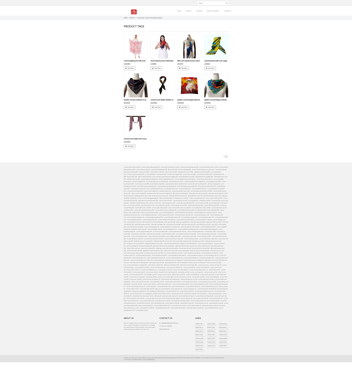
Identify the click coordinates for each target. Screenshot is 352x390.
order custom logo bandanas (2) (156, 260)
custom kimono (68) (210, 231)
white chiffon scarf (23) (133, 248)
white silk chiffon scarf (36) (213, 222)
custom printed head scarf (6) (180, 284)
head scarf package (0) (145, 246)
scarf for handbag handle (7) (150, 198)
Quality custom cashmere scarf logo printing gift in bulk (144, 100)
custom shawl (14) (150, 174)
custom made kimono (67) (191, 238)
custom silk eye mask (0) (143, 169)
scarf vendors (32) (214, 203)
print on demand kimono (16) (154, 188)
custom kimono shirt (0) (201, 303)
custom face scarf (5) (185, 277)
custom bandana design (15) (189, 217)
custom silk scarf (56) (171, 172)
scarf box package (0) (132, 246)
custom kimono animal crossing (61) (186, 234)
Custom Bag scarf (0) (142, 310)
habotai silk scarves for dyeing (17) (194, 260)
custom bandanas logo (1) (211, 255)
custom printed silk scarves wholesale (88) (207, 210)
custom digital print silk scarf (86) (201, 207)
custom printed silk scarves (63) (181, 191)
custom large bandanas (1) (206, 258)
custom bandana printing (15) (165, 215)
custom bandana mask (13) (199, 188)
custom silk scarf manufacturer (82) (144, 210)
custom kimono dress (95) (213, 181)
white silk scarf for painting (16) (139, 262)
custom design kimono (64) (173, 236)
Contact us (227, 11)
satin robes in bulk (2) (190, 293)
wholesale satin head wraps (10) (207, 186)
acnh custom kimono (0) (157, 303)
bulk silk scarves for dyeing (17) (174, 260)
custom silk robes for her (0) (153, 298)
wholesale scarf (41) (205, 200)
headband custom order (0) (138, 229)
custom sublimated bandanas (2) (156, 258)
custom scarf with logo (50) (196, 198)
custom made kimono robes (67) (208, 238)
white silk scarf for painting (199, 331)
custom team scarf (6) (138, 272)
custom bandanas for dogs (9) (203, 219)
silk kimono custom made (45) (188, 265)
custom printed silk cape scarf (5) (170, 167)
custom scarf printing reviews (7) (198, 269)
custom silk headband (223, 342)
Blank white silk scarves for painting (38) (179, 169)
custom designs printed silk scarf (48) (201, 191)
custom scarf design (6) (192, 274)
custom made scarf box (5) (163, 284)
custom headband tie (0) (170, 229)
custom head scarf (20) (133, 205)
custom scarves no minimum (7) (151, 279)
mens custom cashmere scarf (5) (199, 284)
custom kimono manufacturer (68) (153, 238)
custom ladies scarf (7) (150, 274)
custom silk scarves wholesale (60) (146, 186)
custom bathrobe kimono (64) (156, 236)
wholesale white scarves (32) (142, 196)
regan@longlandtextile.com (169, 323)
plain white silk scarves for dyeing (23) (163, 246)
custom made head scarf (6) (173, 281)
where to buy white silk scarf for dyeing (211, 327)
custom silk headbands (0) (166, 212)
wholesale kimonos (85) (133, 179)
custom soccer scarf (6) (164, 274)
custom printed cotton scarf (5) (207, 281)
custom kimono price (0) (187, 303)
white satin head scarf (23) (134, 250)
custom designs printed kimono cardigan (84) (165, 176)
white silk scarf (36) (169, 222)
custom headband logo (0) (154, 229)
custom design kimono (211, 338)
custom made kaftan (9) (178, 286)
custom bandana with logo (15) (166, 219)
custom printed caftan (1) (186, 291)
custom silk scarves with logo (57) (197, 184)
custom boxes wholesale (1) (204, 179)
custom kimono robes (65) (138, 234)
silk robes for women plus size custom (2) (166, 296)
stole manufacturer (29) (147, 205)
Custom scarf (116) (143, 172)
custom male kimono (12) (171, 188)
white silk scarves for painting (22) (199, 250)
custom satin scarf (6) (135, 279)
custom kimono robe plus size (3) (180, 300)
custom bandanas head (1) (143, 255)
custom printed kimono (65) (139, 236)
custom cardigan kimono (199, 338)
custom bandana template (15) (135, 217)
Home (179, 11)
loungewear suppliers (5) (139, 291)
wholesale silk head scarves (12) (178, 196)
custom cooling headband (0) (195, 231)
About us (199, 11)
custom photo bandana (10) (135, 191)
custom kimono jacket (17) (138, 188)
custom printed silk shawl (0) (159, 169)
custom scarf (211, 345)
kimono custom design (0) (145, 305)
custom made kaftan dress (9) (209, 286)
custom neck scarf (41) (165, 200)
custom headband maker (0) (148, 215)
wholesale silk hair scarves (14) (212, 196)
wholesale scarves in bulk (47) (135, 243)
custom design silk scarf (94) (179, 205)
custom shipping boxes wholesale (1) (185, 179)
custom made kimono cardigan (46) (137, 265)
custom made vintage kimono (223, 334)
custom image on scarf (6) (164, 269)
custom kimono (199, 349)
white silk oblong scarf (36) (142, 224)
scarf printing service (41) (176, 181)
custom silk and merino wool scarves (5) (203, 169)
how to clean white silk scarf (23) (173, 253)
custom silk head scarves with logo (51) (157, 181)
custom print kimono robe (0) (210, 305)
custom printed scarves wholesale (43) (176, 184)
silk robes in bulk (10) (177, 293)
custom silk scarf (199, 323)
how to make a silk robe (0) (200, 298)
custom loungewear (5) (189, 289)
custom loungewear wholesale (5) (206, 289)
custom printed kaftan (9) (193, 286)
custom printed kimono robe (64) (173, 238)
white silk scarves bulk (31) (215, 193)
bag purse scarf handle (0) (162, 289)
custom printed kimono (223, 338)
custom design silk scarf (223, 323)
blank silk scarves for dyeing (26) (143, 241)
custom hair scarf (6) (214, 269)
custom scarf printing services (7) (135, 286)
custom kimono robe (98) (142, 184)
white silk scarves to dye (223, 331)
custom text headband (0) (160, 231)
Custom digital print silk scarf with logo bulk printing (143, 61)
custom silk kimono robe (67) (135, 238)
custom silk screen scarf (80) (143, 207)
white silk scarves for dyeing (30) (198, 193)
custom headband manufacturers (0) (188, 229)
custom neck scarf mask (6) (137, 277)
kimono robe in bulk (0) (213, 300)
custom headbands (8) (138, 181)
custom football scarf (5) (136, 274)
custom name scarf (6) (198, 277)
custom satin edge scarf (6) (170, 277)
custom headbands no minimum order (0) (205, 212)
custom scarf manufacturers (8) (140, 281)
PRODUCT (132, 18)
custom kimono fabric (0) (194, 305)
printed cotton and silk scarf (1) (162, 293)
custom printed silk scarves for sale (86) (179, 207)
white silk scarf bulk (199, 327)
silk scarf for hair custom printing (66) (152, 222)
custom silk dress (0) (186, 298)
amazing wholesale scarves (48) (153, 243)
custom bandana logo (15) (149, 219)
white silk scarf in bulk (211, 331)
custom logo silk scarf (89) (162, 205)
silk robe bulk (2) (201, 293)
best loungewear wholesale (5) (156, 291)
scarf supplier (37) (193, 200)
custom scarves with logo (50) (213, 198)
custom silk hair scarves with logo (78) (165, 210)
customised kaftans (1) (172, 291)
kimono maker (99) (132, 176)
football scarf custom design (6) (168, 272)
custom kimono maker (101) (204, 174)
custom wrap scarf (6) (149, 284)
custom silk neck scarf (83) (211, 205)
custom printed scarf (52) (180, 200)
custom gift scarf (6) (183, 272)
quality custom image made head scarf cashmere (195, 100)
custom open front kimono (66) (149, 212)
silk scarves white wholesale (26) (182, 241)
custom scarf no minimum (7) (174, 267)
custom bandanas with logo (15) (184, 215)
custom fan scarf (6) (136, 284)
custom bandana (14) (185, 188)
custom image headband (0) (144, 231)
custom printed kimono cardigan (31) (194, 181)
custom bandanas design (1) (195, 255)
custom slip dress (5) (176, 289)
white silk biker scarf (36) (203, 224)
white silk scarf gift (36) (182, 222)
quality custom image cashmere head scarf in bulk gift (224, 100)
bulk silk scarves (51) (198, 241)
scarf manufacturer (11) (168, 203)
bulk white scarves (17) (211, 260)
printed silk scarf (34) (185, 248)
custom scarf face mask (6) (157, 267)
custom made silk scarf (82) (159, 207)
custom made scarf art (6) (207, 274)
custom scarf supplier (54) (174, 174)
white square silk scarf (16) (156, 262)
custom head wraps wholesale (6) (166, 186)
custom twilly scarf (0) (132, 289)
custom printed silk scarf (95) (132, 167)
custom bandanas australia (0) (191, 253)
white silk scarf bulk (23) (148, 248)
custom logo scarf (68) (189, 174)
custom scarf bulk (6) (189, 267)
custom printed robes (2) (214, 293)
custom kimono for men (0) (178, 305)
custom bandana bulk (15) (134, 219)
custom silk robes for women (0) (195, 308)
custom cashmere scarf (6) (141, 267)
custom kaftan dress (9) (163, 286)
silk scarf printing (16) (214, 184)
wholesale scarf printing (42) (202, 172)
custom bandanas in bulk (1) (159, 255)
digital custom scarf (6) (178, 274)
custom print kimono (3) (216, 298)
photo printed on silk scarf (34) (201, 248)
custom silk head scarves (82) (185, 210)
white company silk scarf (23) (135, 253)
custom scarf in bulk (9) (202, 267)
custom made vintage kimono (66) (206, 234)
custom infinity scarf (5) (133, 269)
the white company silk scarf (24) (153, 253)
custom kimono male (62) (153, 234)
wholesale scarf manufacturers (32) (148, 200)
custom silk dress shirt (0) (147, 308)
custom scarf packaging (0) (205, 243)
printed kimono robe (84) (157, 184)
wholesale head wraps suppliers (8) (187, 186)
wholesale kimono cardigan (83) (204, 176)
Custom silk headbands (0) (151, 227)
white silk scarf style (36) (173, 224)
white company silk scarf (199, 334)
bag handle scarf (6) (135, 198)
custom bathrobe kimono (211, 323)
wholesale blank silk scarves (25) (162, 241)
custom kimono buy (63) (168, 234)
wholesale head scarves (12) (160, 196)
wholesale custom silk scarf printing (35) (167, 248)
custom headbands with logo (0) (183, 212)
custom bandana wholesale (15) (185, 219)
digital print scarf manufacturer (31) (153, 250)
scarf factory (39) (161, 174)
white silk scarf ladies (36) (158, 224)
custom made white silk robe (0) (171, 298)
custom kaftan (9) (151, 286)
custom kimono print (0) (143, 303)
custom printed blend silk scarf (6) (208, 167)
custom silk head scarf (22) (195, 205)
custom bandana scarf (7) (157, 281)
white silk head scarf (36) (188, 224)
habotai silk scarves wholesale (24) (200, 246)
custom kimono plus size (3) (162, 300)
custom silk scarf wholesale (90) (185, 203)
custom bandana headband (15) (154, 217)
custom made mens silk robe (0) (135, 298)
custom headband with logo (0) (177, 231)
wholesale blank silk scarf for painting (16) (177, 262)
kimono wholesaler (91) (144, 176)
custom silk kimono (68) (204, 236)
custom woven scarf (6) (210, 272)
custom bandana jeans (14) (201, 215)
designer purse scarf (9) (181, 198)
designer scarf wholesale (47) (188, 243)
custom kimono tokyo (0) (216, 303)
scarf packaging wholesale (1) (149, 179)
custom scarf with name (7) (180, 269)
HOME (125, 18)
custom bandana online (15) (206, 217)
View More (131, 68)
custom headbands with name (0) (189, 227)
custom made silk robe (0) (177, 308)
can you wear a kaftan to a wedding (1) (141, 293)
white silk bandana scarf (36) (135, 227)
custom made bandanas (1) (190, 258)
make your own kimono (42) (171, 265)
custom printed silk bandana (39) (150, 167)
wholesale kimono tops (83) (186, 176)
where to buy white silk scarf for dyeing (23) (176, 250)
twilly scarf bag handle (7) (166, 198)
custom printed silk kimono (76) (189, 167)
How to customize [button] (213, 11)
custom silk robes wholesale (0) (204, 296)
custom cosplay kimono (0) (198, 300)
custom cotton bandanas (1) (174, 258)
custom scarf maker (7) (196, 272)
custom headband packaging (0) (208, 229)
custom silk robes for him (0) (187, 296)
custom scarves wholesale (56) (135, 174)
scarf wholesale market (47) (171, 243)
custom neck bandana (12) (150, 191)
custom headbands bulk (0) (208, 227)
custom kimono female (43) (155, 265)
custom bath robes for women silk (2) (142, 296)
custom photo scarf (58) (157, 172)
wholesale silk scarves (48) (185, 172)
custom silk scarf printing (211, 334)
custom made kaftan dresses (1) (204, 291)
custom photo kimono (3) (147, 300)
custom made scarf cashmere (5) (170, 279)
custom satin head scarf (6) (205, 279)
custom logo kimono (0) (211, 308)
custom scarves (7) (203, 265)
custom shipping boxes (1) (166, 179)
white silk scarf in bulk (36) (197, 222)
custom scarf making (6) (212, 277)
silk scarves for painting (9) (180, 193)
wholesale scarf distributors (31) (139, 203)
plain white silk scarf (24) (182, 246)
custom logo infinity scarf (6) (154, 277)
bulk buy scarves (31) (155, 203)
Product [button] (188, 11)
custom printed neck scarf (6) (188, 279)
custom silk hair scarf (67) (134, 222)
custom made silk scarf (199, 342)
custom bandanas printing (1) (209, 253)
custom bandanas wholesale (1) (177, 255)
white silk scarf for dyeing (223, 327)
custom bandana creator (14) (172, 217)
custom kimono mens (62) (189, 236)
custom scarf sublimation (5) (148, 269)
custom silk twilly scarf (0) (147, 289)
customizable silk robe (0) (162, 308)
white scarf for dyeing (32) (138, 193)
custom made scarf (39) (201, 203)
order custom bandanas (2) (138, 260)
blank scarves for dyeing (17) (197, 262)
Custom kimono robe (199, 345)
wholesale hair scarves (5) (195, 196)
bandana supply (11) (165, 191)
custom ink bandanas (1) (139, 258)
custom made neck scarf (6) (189, 281)
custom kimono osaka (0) (172, 303)
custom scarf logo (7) (215, 265)
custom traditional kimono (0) (162, 305)
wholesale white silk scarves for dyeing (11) (159, 193)
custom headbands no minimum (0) (170, 227)
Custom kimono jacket (211, 342)
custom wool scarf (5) (152, 272)
